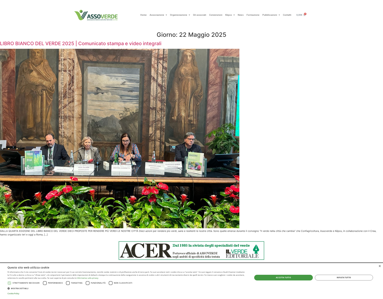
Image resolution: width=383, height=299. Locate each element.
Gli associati (199, 15)
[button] (126, 288)
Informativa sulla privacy (87, 278)
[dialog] (191, 281)
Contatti (287, 15)
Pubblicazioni (269, 15)
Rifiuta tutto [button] (344, 277)
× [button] (380, 266)
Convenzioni (215, 15)
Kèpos (228, 15)
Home (143, 15)
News (241, 15)
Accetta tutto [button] (283, 277)
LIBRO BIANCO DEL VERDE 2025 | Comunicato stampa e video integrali (80, 43)
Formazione (253, 15)
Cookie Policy (13, 293)
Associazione (157, 15)
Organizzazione (178, 15)
